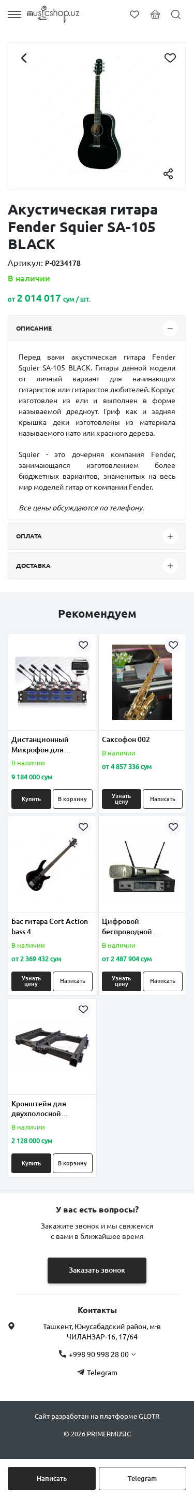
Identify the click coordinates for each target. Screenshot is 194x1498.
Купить (31, 799)
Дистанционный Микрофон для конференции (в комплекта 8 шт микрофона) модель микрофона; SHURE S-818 (48, 745)
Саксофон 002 (126, 739)
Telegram (142, 1478)
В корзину (72, 799)
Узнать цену (121, 799)
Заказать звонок (97, 1270)
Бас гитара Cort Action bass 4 (49, 926)
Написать (52, 1478)
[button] (22, 724)
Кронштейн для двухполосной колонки (38, 1109)
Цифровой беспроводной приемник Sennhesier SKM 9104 (139, 927)
